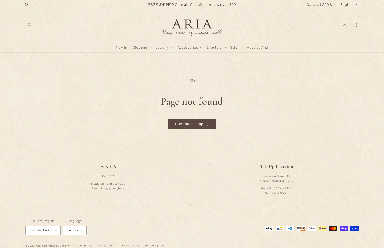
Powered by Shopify (57, 245)
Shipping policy (155, 245)
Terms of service (129, 245)
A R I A (40, 245)
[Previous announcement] (127, 4)
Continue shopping (192, 123)
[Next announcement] (257, 4)
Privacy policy (106, 245)
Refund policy (83, 245)
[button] (30, 25)
